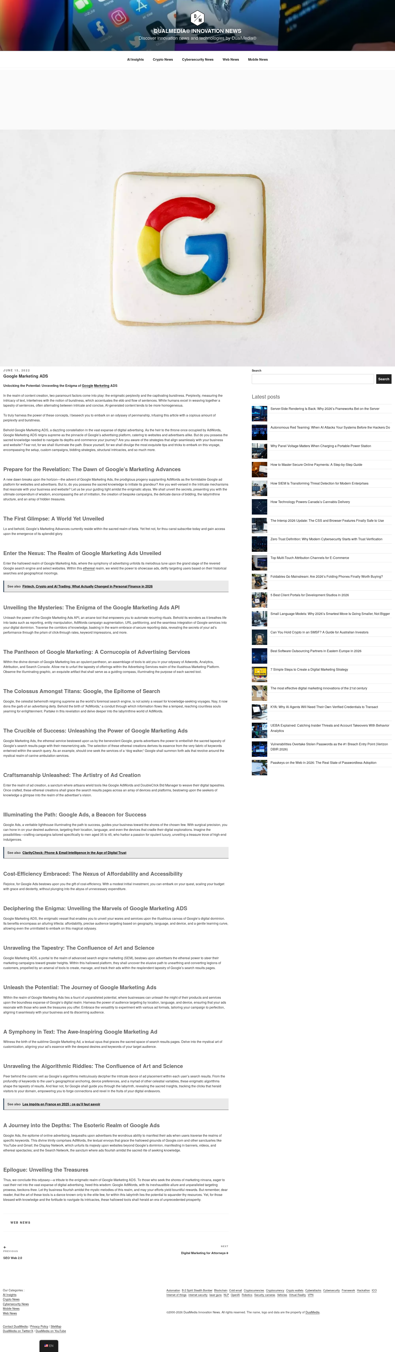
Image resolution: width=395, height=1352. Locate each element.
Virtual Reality (297, 1295)
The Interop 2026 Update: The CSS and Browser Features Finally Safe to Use (327, 520)
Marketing (101, 385)
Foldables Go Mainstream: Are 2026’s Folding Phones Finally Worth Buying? (327, 576)
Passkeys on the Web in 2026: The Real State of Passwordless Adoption (323, 762)
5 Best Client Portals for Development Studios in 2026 (310, 595)
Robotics (247, 1295)
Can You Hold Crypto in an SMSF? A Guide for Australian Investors (319, 632)
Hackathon (363, 1290)
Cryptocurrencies (254, 1290)
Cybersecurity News (198, 59)
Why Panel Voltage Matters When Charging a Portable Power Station (321, 445)
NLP (226, 1295)
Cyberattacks (313, 1290)
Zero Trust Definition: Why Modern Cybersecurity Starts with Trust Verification (326, 539)
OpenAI (235, 1295)
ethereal (89, 568)
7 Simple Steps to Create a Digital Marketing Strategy (309, 669)
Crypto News (163, 59)
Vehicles (282, 1295)
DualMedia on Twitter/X (18, 1331)
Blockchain (220, 1290)
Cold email (235, 1290)
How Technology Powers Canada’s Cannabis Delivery (310, 501)
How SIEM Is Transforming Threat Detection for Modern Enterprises (319, 483)
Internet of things (176, 1295)
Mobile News (258, 59)
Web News (231, 59)
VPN (311, 1295)
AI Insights (135, 59)
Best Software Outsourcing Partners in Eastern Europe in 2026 (316, 650)
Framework (348, 1290)
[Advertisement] (197, 99)
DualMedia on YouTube (51, 1331)
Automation (173, 1290)
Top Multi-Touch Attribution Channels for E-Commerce (310, 557)
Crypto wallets (294, 1290)
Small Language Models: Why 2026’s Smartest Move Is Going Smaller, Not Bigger (330, 613)
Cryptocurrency (275, 1290)
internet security (198, 1295)
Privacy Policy (39, 1326)
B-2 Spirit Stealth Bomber (197, 1290)
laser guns (215, 1295)
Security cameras (264, 1295)
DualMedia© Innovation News (197, 31)
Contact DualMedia (15, 1326)
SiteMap (56, 1326)
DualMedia (312, 1312)
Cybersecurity (331, 1290)
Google (87, 385)
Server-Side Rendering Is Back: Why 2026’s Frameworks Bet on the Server (325, 408)
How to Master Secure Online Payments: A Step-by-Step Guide (316, 464)
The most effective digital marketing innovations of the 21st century (319, 688)
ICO (374, 1290)
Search (256, 370)
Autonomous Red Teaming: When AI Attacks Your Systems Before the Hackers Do (330, 427)
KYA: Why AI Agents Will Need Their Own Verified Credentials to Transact (324, 706)
